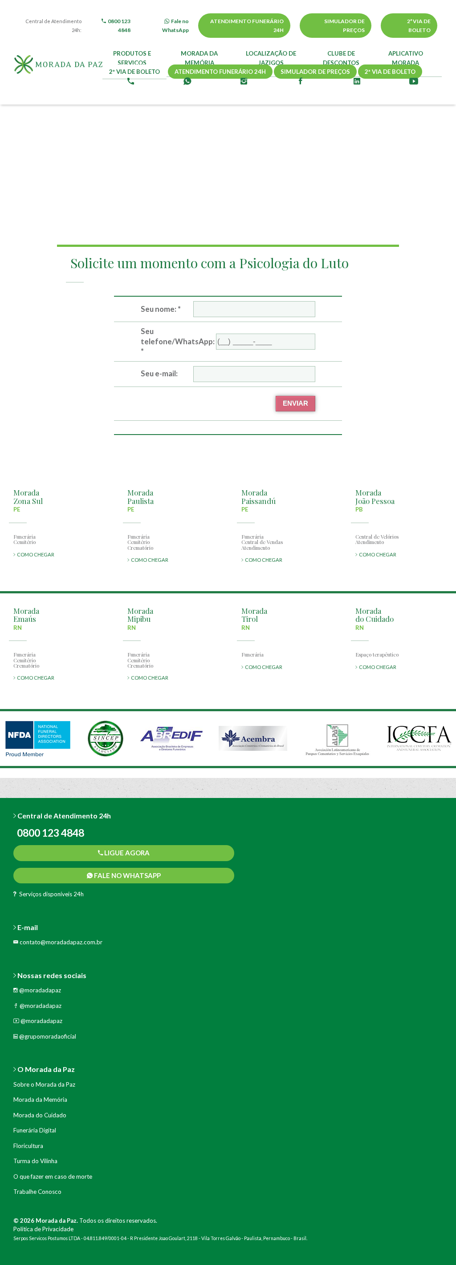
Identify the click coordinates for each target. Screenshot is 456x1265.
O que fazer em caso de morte (52, 1176)
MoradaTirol (254, 615)
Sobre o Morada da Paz (44, 1084)
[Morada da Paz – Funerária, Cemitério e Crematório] (58, 67)
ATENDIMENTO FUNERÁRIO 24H (247, 25)
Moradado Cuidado (374, 615)
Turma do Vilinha (35, 1160)
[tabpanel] (38, 738)
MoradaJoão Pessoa (375, 496)
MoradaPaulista (140, 496)
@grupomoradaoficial (47, 1036)
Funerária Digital (34, 1130)
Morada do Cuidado (39, 1115)
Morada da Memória (40, 1099)
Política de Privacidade (43, 1229)
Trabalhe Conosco (37, 1191)
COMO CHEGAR (34, 554)
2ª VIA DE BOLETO (419, 25)
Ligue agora (126, 853)
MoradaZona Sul (28, 496)
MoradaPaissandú (258, 496)
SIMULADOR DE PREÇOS (344, 25)
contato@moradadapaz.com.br (60, 942)
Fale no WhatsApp (127, 875)
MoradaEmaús (26, 615)
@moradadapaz (39, 990)
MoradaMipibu (140, 615)
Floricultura (28, 1145)
